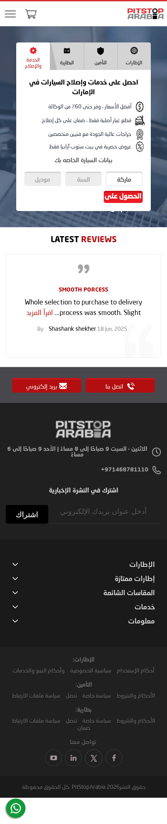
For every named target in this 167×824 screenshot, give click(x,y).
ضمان (83, 727)
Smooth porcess (83, 290)
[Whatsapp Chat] (16, 808)
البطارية (67, 62)
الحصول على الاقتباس (123, 198)
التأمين (100, 62)
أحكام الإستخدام (135, 670)
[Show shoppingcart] (30, 13)
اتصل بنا (115, 386)
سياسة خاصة (96, 695)
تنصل (71, 695)
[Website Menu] (10, 14)
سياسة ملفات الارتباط (36, 695)
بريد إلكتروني (41, 386)
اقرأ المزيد (39, 312)
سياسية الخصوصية (90, 670)
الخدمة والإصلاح (33, 63)
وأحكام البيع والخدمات (39, 670)
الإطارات (134, 62)
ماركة (124, 179)
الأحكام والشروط (135, 695)
